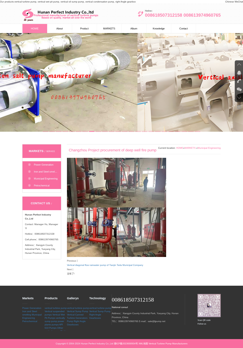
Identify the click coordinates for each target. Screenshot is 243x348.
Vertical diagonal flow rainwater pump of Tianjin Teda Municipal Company (105, 265)
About (59, 28)
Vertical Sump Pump (77, 311)
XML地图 (143, 343)
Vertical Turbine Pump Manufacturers (168, 343)
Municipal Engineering (209, 148)
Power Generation (31, 308)
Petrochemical (29, 321)
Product (84, 28)
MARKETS (109, 28)
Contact (183, 28)
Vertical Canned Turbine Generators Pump (77, 318)
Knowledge (159, 28)
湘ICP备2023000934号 (126, 343)
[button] (45, 131)
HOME (35, 28)
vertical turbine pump (56, 308)
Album (133, 28)
